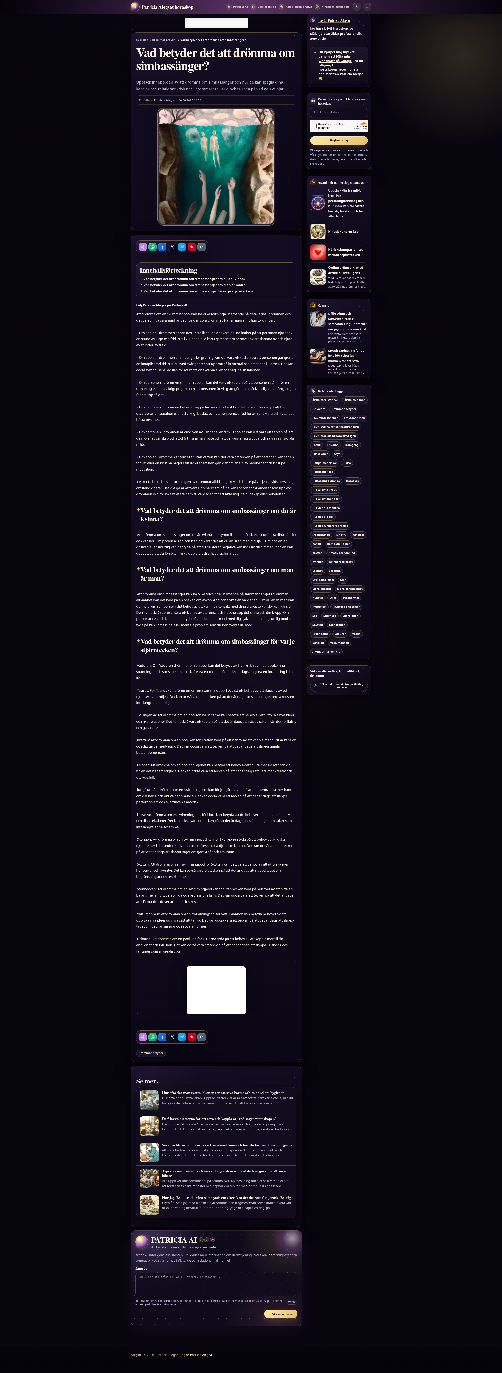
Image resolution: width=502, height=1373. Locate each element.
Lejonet (317, 571)
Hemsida (142, 40)
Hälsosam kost (322, 472)
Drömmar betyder (164, 40)
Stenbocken (337, 625)
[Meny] (367, 7)
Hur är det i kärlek (324, 490)
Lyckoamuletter (323, 580)
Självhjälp (329, 616)
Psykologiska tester (346, 606)
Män (343, 580)
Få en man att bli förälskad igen (334, 436)
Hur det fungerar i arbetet (330, 526)
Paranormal (351, 598)
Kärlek (316, 544)
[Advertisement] (216, 23)
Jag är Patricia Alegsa (334, 20)
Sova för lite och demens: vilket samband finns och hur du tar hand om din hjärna (227, 1145)
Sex (314, 616)
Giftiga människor (324, 463)
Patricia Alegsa (164, 100)
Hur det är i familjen (326, 508)
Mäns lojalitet (321, 589)
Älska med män (355, 400)
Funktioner (319, 454)
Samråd (141, 1268)
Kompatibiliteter (338, 544)
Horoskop (353, 481)
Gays (337, 454)
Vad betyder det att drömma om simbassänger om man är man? (194, 285)
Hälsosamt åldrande (326, 481)
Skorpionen (350, 616)
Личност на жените (326, 651)
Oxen (333, 598)
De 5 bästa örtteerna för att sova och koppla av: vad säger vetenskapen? (219, 1119)
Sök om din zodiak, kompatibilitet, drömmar (338, 686)
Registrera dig (339, 140)
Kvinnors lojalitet (341, 562)
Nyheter (317, 598)
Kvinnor (317, 562)
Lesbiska (335, 571)
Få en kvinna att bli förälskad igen (335, 427)
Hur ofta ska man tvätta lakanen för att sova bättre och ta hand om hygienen (223, 1092)
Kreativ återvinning (342, 553)
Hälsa (347, 463)
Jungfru (341, 535)
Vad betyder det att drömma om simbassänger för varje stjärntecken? (198, 291)
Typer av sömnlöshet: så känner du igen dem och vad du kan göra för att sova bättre (224, 1173)
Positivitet (319, 606)
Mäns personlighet (350, 589)
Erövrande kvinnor (325, 418)
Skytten (317, 625)
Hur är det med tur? (326, 499)
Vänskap (318, 643)
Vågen (356, 634)
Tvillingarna (320, 634)
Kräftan (317, 553)
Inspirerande (321, 535)
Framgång (352, 445)
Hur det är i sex (322, 517)
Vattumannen (339, 643)
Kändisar (358, 535)
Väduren (340, 634)
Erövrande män (354, 418)
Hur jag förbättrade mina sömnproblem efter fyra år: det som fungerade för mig (226, 1197)
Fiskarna (332, 445)
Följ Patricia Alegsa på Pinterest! (161, 305)
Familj (316, 445)
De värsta (318, 409)
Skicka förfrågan (281, 1314)
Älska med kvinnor (325, 400)
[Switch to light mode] (357, 7)
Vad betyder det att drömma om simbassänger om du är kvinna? (194, 279)
